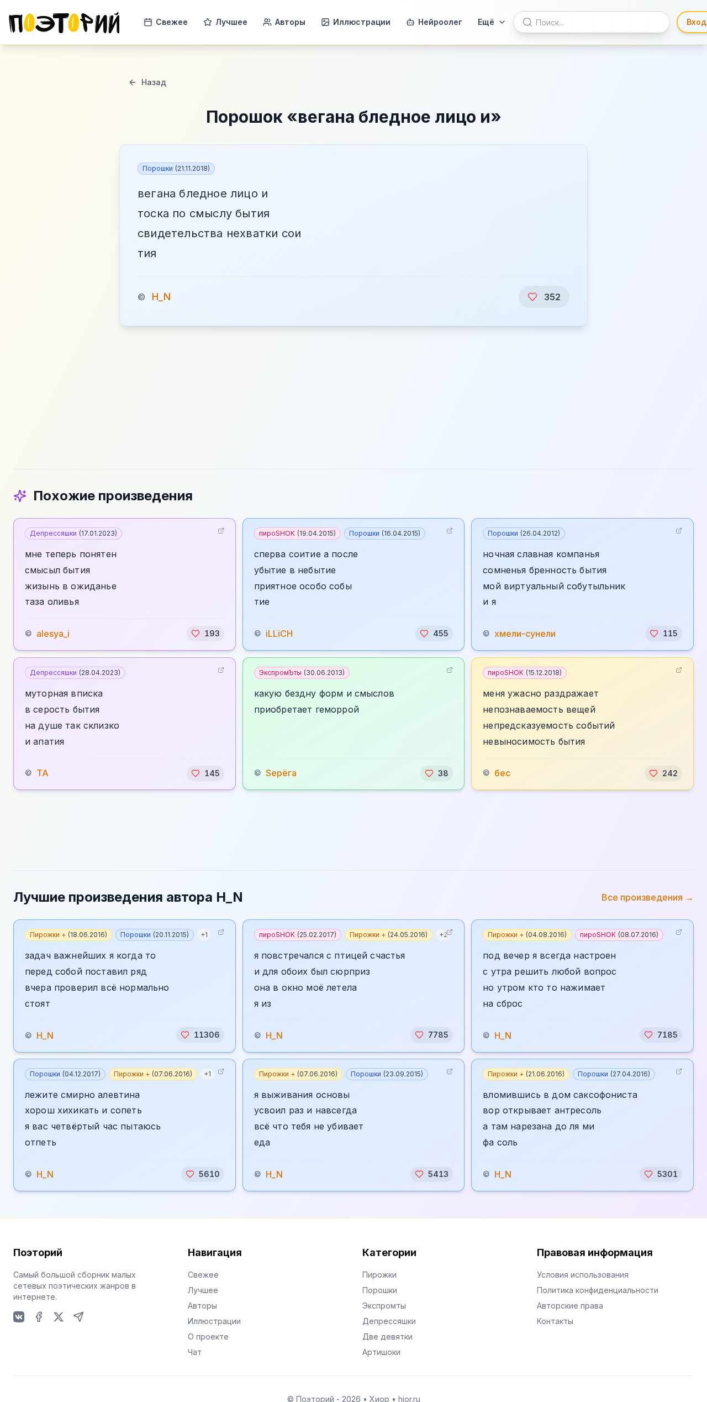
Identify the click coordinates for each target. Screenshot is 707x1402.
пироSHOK (297, 533)
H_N (161, 296)
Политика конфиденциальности (597, 1290)
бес (502, 773)
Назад (153, 82)
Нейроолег (440, 22)
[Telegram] (78, 1316)
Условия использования (583, 1274)
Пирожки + (68, 934)
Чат (195, 1352)
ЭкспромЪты (302, 672)
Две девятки (387, 1336)
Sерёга (281, 773)
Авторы (290, 22)
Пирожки (379, 1274)
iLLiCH (279, 633)
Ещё (486, 22)
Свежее (172, 22)
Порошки (176, 168)
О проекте (208, 1336)
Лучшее (231, 22)
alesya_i (53, 633)
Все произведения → (648, 897)
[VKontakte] (18, 1316)
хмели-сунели (525, 633)
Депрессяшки (73, 533)
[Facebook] (38, 1316)
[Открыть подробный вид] (220, 530)
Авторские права (570, 1305)
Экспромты (384, 1305)
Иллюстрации (362, 22)
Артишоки (381, 1352)
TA (42, 773)
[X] (58, 1316)
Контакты (555, 1321)
